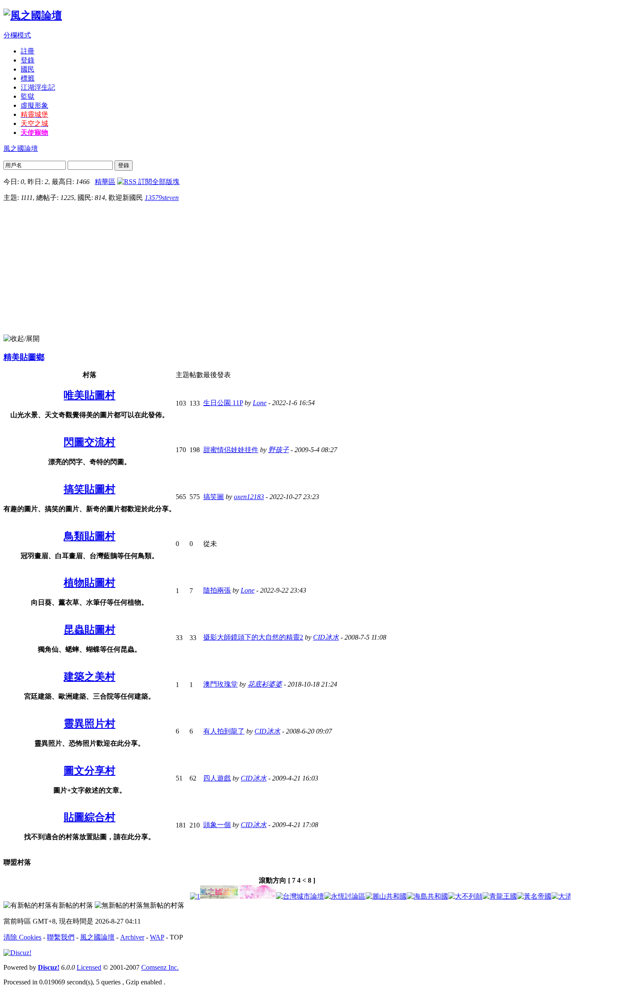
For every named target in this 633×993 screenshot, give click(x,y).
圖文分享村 (89, 770)
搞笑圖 (213, 496)
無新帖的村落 (163, 905)
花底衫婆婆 (265, 684)
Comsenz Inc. (160, 967)
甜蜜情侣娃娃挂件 (230, 449)
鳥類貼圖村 (89, 536)
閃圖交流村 (89, 442)
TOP (176, 937)
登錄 (27, 60)
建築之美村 (89, 676)
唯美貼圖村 (89, 395)
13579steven (162, 197)
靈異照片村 (89, 723)
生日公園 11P (223, 402)
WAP (157, 937)
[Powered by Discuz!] (17, 952)
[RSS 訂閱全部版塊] (148, 181)
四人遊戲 (217, 778)
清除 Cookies (22, 937)
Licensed (89, 967)
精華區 (105, 181)
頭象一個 (217, 824)
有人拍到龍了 (224, 731)
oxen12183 (249, 496)
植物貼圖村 (89, 582)
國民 (27, 69)
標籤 (27, 78)
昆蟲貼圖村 (89, 629)
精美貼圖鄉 (23, 357)
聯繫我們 (60, 937)
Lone (260, 402)
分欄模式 (17, 35)
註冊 (27, 51)
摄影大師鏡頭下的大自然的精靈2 (253, 637)
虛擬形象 (34, 105)
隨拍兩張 (217, 590)
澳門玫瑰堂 (220, 684)
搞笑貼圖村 (89, 489)
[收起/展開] (21, 338)
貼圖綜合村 (89, 817)
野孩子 (278, 449)
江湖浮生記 (38, 87)
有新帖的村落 (72, 905)
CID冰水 (326, 637)
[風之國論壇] (32, 15)
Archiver (132, 937)
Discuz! (48, 967)
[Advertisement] (316, 269)
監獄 (27, 96)
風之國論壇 (20, 148)
